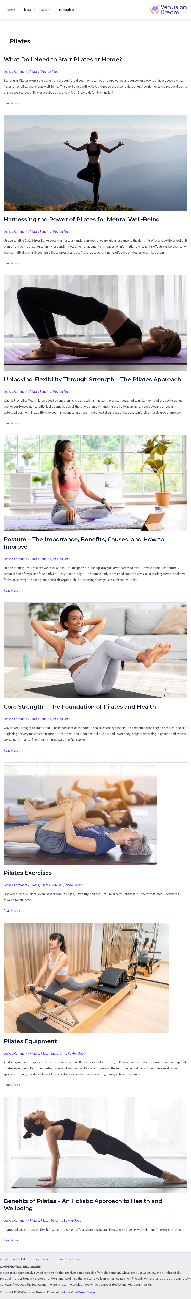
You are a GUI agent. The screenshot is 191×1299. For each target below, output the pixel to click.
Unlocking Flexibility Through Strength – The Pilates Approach (92, 379)
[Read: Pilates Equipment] (86, 977)
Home (11, 10)
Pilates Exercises (28, 872)
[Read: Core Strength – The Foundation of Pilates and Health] (95, 650)
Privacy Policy (38, 1259)
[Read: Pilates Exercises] (80, 813)
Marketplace (66, 10)
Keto (44, 10)
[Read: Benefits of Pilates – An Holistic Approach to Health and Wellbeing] (95, 1144)
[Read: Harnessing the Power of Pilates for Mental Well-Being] (95, 163)
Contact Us (19, 1259)
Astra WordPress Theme (80, 1292)
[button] (33, 9)
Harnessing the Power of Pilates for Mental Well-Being (82, 219)
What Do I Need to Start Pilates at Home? (63, 59)
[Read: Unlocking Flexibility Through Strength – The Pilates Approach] (95, 323)
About (4, 1259)
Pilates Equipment (30, 1041)
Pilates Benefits (40, 232)
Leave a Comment (15, 72)
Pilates (26, 10)
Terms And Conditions (65, 1259)
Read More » (12, 103)
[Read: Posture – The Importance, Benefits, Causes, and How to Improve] (95, 483)
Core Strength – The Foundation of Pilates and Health (80, 706)
